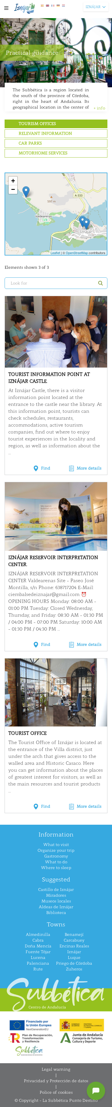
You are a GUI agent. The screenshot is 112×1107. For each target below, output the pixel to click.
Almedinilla (38, 934)
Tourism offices (37, 123)
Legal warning (56, 1069)
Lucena (38, 957)
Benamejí (74, 934)
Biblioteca (56, 912)
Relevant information (45, 133)
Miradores (56, 895)
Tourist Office (27, 733)
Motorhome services (43, 153)
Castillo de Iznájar (56, 889)
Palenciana (38, 963)
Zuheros (74, 969)
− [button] (13, 189)
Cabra (38, 940)
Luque (74, 957)
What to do (56, 862)
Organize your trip (56, 850)
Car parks (30, 143)
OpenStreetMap (77, 252)
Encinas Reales (74, 946)
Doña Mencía (38, 946)
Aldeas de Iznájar (56, 906)
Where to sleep (56, 867)
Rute (38, 969)
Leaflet (55, 252)
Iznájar (74, 951)
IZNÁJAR (93, 7)
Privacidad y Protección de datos (56, 1080)
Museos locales (56, 901)
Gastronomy (56, 856)
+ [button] (13, 180)
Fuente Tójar (38, 951)
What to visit (56, 844)
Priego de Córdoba (74, 963)
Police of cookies (56, 1092)
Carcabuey (74, 940)
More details (89, 468)
